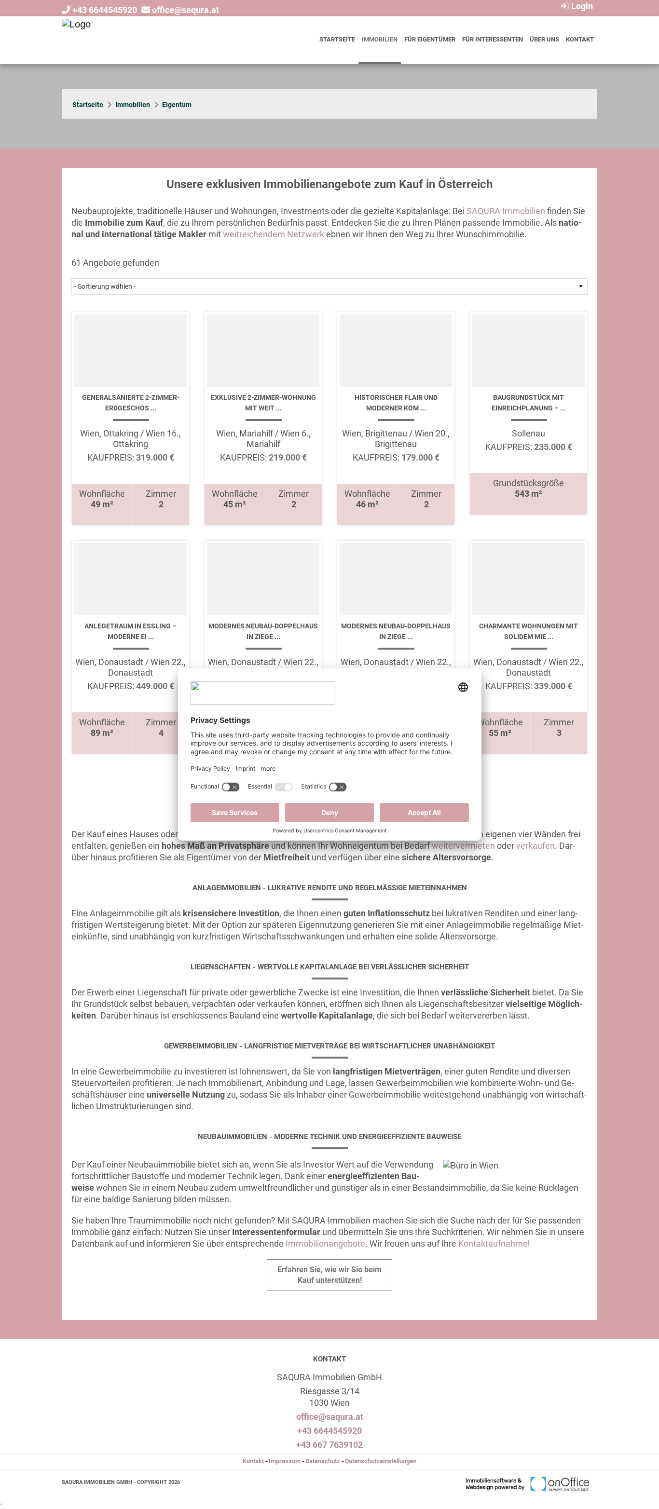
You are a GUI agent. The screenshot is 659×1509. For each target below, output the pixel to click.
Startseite (337, 39)
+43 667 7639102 (329, 1445)
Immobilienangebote (325, 1243)
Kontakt (580, 39)
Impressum (285, 1461)
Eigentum (177, 105)
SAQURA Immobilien (506, 211)
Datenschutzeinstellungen (380, 1461)
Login (581, 6)
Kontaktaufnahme (493, 1243)
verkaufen (535, 846)
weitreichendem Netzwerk (273, 234)
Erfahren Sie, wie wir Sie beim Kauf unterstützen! (329, 1275)
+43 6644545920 (104, 10)
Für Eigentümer (429, 39)
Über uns (544, 39)
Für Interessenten (492, 39)
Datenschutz (322, 1461)
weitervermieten (463, 846)
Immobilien (380, 39)
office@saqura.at (185, 10)
